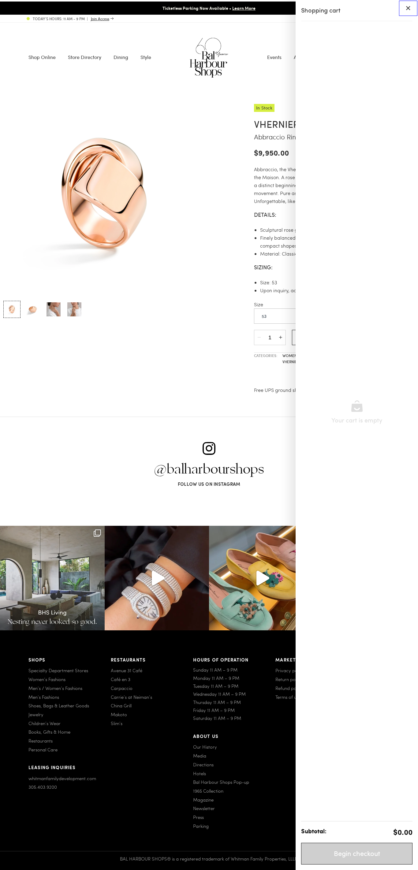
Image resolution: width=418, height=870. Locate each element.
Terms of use (288, 697)
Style (145, 57)
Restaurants (40, 741)
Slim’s (116, 723)
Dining (121, 57)
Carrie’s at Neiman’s (131, 697)
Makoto (119, 714)
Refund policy (289, 688)
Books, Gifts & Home (49, 732)
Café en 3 (120, 679)
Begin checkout (357, 853)
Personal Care (43, 750)
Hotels (199, 773)
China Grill (121, 705)
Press (198, 817)
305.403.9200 (42, 787)
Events (274, 57)
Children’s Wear (44, 723)
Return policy (288, 679)
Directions (203, 764)
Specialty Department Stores (58, 670)
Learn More (244, 8)
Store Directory (84, 57)
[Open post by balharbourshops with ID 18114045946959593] (157, 578)
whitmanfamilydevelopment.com (62, 778)
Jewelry (35, 714)
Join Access (100, 19)
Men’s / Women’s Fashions (55, 688)
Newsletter (204, 808)
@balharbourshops (209, 469)
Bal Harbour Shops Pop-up (221, 782)
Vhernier (291, 361)
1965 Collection (208, 791)
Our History (205, 747)
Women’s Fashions (46, 679)
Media (199, 756)
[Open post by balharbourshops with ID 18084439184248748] (52, 578)
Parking (201, 826)
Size (258, 304)
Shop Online (42, 57)
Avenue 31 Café (126, 670)
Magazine (203, 800)
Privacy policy (289, 670)
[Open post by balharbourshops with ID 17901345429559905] (261, 578)
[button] (12, 309)
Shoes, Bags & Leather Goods (58, 705)
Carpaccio (121, 688)
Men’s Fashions (43, 697)
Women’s (291, 355)
